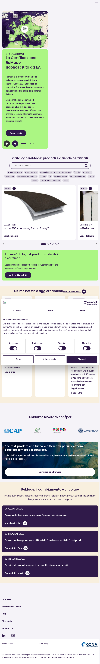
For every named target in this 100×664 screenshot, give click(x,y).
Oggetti (42, 176)
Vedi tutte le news (71, 290)
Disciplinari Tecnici (12, 613)
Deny (18, 359)
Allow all (80, 359)
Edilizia (76, 172)
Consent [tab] (17, 310)
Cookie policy (42, 650)
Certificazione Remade (49, 478)
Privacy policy (7, 650)
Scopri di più (16, 132)
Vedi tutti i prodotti (18, 274)
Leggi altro (10, 374)
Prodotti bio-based (76, 176)
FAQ (4, 620)
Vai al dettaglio (11, 235)
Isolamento (8, 176)
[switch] (37, 348)
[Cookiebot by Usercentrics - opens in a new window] (83, 303)
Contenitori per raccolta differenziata (54, 172)
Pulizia (90, 176)
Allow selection (49, 359)
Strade (33, 180)
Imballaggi (86, 172)
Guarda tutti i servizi (14, 579)
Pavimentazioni (59, 176)
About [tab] (81, 310)
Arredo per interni (14, 172)
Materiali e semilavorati (26, 176)
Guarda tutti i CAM (13, 554)
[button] (15, 143)
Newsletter (8, 635)
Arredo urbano (30, 172)
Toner (64, 180)
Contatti (6, 606)
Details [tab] (49, 310)
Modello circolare (13, 529)
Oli (49, 176)
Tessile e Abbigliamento (49, 180)
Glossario (7, 627)
